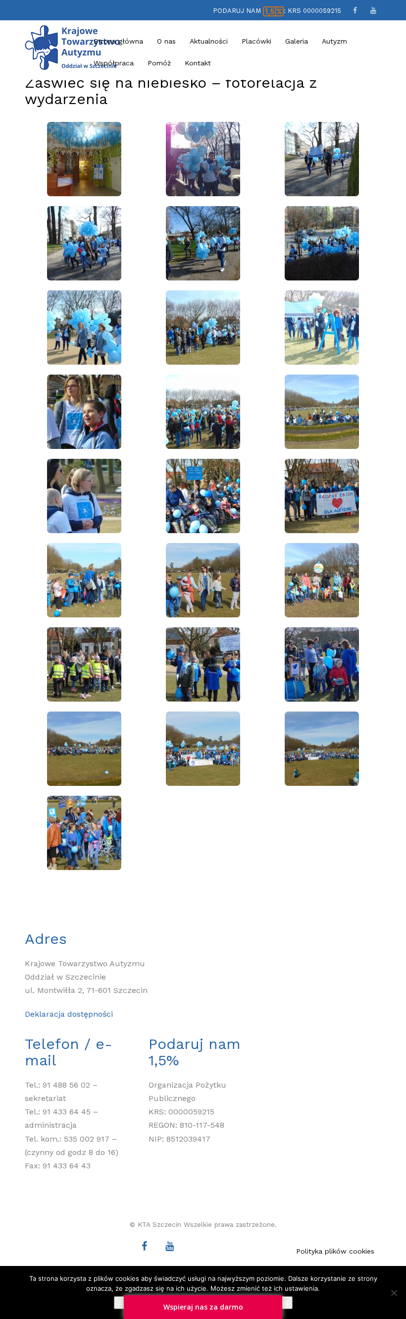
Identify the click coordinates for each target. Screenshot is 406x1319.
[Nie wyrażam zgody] (394, 1293)
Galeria (296, 41)
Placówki (256, 41)
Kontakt (198, 63)
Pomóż (159, 63)
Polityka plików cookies (335, 1251)
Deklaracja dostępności (69, 1014)
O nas (166, 41)
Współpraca (114, 63)
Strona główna (118, 41)
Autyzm (334, 41)
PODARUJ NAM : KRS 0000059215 (277, 10)
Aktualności (209, 41)
